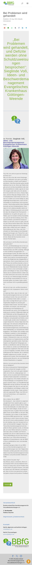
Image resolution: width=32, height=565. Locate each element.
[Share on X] (15, 27)
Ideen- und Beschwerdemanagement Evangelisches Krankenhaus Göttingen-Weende (15, 143)
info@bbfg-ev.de (7, 529)
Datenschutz (19, 517)
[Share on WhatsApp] (11, 27)
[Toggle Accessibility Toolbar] (28, 561)
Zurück (6, 484)
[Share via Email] (8, 27)
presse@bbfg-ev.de (8, 534)
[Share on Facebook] (19, 27)
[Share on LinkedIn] (22, 27)
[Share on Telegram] (26, 27)
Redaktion (6, 19)
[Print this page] (4, 27)
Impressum (7, 517)
